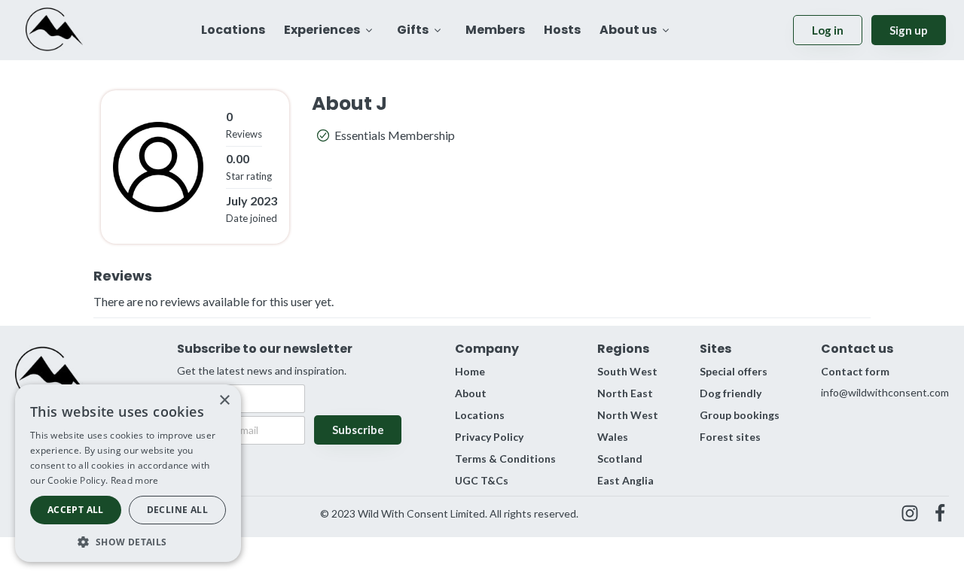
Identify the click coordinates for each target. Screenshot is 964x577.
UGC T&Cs (481, 480)
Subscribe (358, 429)
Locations (480, 414)
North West (627, 414)
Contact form (855, 371)
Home (470, 371)
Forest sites (730, 436)
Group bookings (739, 414)
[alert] (128, 473)
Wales (612, 436)
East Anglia (625, 480)
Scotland (619, 458)
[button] (128, 540)
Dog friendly (730, 393)
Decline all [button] (177, 509)
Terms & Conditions (505, 458)
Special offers (733, 371)
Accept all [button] (75, 509)
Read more (135, 480)
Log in (828, 30)
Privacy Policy (489, 436)
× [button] (224, 400)
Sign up (908, 30)
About (471, 393)
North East (625, 393)
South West (627, 371)
